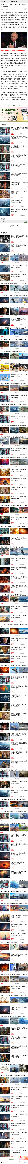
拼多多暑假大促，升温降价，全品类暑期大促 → (13, 50)
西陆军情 (14, 1)
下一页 (18, 105)
